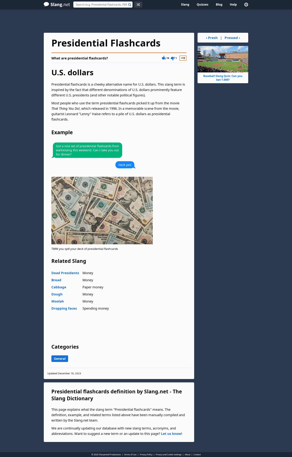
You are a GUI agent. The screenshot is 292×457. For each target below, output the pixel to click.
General (60, 359)
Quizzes (202, 4)
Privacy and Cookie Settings (168, 454)
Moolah (57, 301)
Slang (185, 4)
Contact (197, 454)
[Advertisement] (146, 20)
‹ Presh (212, 37)
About (187, 454)
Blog (219, 4)
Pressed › (232, 37)
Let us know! (171, 433)
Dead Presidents (65, 273)
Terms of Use (130, 454)
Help (233, 4)
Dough (57, 294)
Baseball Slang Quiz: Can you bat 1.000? (222, 78)
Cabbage (58, 287)
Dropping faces (64, 308)
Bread (56, 280)
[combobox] (102, 5)
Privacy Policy (146, 454)
